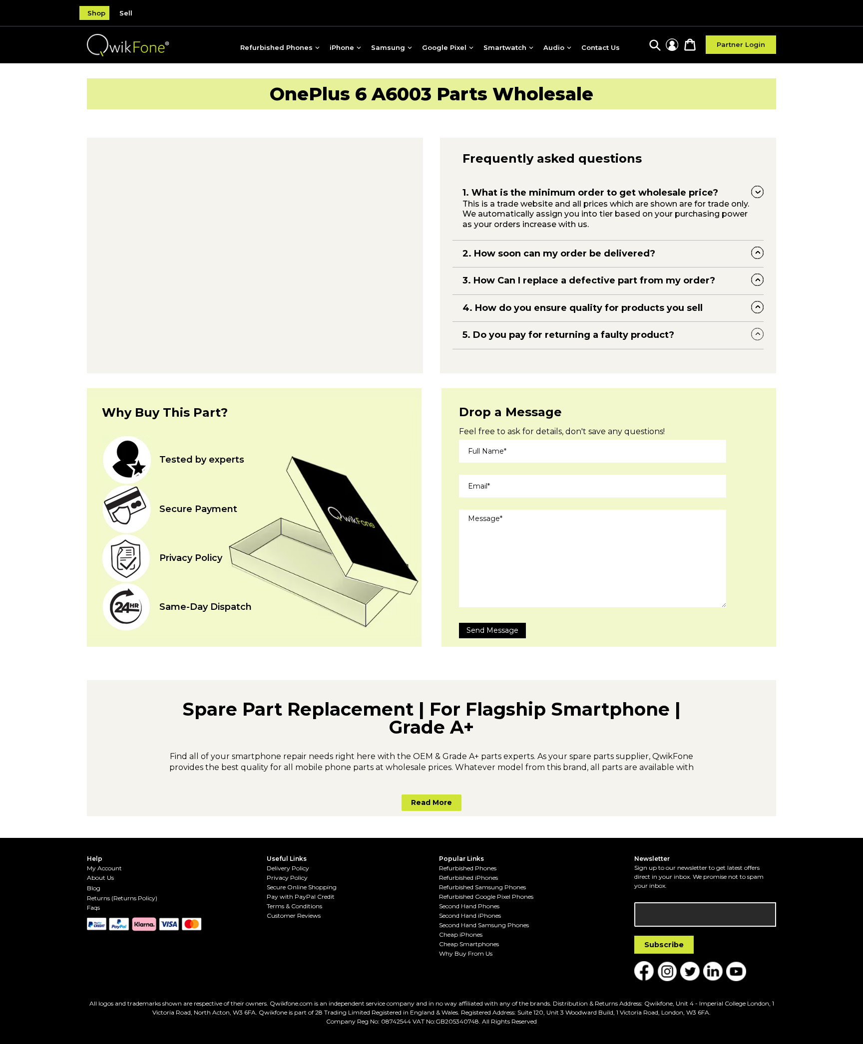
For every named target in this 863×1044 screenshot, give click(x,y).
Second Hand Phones (469, 906)
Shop (96, 13)
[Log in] (672, 44)
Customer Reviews (294, 915)
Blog (93, 888)
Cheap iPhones (460, 934)
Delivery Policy (288, 868)
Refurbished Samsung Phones (482, 887)
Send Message (492, 630)
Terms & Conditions (294, 906)
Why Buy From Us (465, 953)
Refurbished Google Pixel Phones (486, 896)
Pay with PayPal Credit (301, 896)
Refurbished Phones (467, 868)
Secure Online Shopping (302, 887)
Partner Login (741, 44)
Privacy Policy (287, 877)
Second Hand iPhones (470, 915)
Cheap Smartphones (469, 944)
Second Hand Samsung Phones (484, 925)
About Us (100, 877)
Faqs (93, 907)
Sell (125, 13)
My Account (104, 868)
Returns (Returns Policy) (122, 898)
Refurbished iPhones (468, 877)
